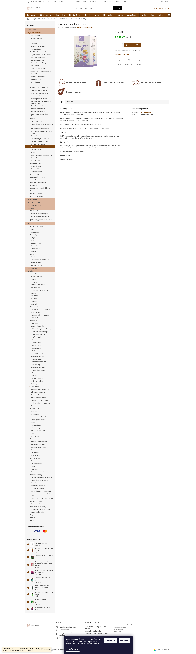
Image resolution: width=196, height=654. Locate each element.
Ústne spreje (35, 161)
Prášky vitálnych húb (38, 68)
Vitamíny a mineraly (38, 77)
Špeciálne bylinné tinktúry (40, 139)
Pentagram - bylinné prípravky (42, 498)
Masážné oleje (36, 85)
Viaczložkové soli (37, 96)
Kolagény (33, 185)
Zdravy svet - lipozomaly (39, 290)
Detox (33, 433)
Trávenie (34, 44)
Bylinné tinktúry (36, 136)
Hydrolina (34, 411)
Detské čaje (35, 147)
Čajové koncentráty (38, 158)
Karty (32, 254)
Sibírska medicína (36, 455)
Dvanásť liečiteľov (37, 106)
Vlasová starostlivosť (38, 417)
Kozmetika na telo (37, 356)
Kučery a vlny (35, 453)
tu (99, 644)
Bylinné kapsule (36, 74)
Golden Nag (35, 246)
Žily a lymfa (35, 436)
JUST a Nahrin (35, 318)
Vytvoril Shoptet (163, 650)
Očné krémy (36, 343)
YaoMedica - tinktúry (38, 63)
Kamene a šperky (36, 227)
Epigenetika (34, 515)
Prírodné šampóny (38, 370)
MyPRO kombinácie (38, 57)
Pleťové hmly (36, 337)
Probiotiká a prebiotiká (38, 183)
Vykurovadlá (34, 232)
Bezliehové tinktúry (37, 79)
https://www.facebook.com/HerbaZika (69, 634)
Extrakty (34, 466)
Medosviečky (32, 208)
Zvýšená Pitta (36, 169)
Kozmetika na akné (39, 334)
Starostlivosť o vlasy (38, 444)
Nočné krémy (36, 345)
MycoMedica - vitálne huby (41, 55)
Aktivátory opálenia (38, 392)
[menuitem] (31, 15)
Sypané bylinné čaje (38, 144)
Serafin (32, 119)
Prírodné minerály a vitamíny (41, 480)
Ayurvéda (33, 299)
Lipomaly (34, 293)
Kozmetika (34, 304)
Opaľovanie (35, 387)
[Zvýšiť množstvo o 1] (123, 44)
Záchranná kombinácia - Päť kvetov (41, 115)
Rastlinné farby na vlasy (39, 442)
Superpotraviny (36, 464)
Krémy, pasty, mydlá (38, 420)
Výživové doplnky (34, 33)
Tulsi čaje (34, 301)
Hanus (32, 518)
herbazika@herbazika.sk (67, 627)
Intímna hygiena (37, 428)
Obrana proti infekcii (38, 488)
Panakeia (33, 321)
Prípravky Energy (36, 475)
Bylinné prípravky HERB (39, 99)
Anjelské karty (36, 262)
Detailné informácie (122, 54)
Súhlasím (124, 640)
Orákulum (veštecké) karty (40, 260)
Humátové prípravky (38, 486)
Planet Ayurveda (36, 163)
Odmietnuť (110, 640)
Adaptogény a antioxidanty (40, 188)
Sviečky (33, 229)
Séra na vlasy (36, 376)
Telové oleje (36, 365)
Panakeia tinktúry (36, 196)
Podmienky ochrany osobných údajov (86, 2)
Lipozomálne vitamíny (38, 177)
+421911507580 (64, 630)
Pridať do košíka (134, 45)
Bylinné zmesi (36, 461)
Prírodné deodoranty (39, 362)
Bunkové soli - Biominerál (39, 88)
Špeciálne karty (36, 265)
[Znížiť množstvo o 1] (123, 46)
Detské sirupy (35, 66)
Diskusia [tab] (70, 102)
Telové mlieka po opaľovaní (41, 403)
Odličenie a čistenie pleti (40, 332)
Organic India (35, 174)
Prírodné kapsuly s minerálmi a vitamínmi (42, 125)
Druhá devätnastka (38, 111)
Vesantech (35, 180)
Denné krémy (37, 348)
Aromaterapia (33, 268)
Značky (30, 271)
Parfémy (34, 384)
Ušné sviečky (34, 211)
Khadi (32, 439)
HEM (32, 240)
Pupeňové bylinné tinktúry (40, 129)
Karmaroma (35, 249)
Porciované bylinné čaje (39, 141)
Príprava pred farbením (39, 450)
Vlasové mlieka (37, 378)
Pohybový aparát (37, 49)
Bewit (32, 520)
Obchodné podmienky (112, 2)
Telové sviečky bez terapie (39, 216)
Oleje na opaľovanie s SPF (40, 389)
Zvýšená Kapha (36, 172)
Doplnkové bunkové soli (39, 93)
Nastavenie (73, 649)
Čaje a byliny (32, 199)
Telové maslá (37, 359)
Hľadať (117, 8)
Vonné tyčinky (35, 235)
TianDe (32, 422)
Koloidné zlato (36, 504)
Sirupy (33, 152)
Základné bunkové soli (39, 90)
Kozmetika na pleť (37, 326)
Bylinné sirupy (36, 82)
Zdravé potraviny (34, 202)
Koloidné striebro (36, 194)
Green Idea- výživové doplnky (41, 71)
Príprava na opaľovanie (39, 406)
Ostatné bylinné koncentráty (41, 491)
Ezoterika (31, 224)
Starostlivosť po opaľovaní (40, 400)
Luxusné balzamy (38, 354)
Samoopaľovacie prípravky (41, 395)
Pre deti (33, 191)
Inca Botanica (35, 458)
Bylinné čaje (35, 483)
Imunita (33, 41)
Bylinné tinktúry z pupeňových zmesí (41, 132)
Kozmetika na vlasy (38, 367)
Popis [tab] (61, 102)
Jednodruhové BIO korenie (40, 509)
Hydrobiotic (35, 414)
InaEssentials (34, 409)
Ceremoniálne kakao (38, 472)
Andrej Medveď (35, 35)
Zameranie (32, 30)
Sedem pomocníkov (38, 109)
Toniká (34, 340)
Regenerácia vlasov (39, 373)
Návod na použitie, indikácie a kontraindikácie (41, 220)
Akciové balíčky (36, 38)
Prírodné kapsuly (37, 121)
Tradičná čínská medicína (39, 52)
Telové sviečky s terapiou (39, 214)
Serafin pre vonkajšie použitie (41, 155)
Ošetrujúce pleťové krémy (41, 329)
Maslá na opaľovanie (38, 398)
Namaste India (36, 243)
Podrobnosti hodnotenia (85, 27)
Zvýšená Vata (36, 166)
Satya (33, 238)
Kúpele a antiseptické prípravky (42, 477)
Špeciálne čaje (36, 150)
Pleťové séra (36, 351)
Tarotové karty (36, 257)
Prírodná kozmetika (35, 205)
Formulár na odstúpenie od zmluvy (97, 634)
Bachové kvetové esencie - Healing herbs (41, 102)
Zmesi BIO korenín (37, 512)
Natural (33, 251)
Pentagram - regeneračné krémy (40, 495)
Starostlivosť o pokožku (39, 447)
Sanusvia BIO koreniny (38, 507)
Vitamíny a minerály (38, 46)
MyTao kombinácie (38, 60)
